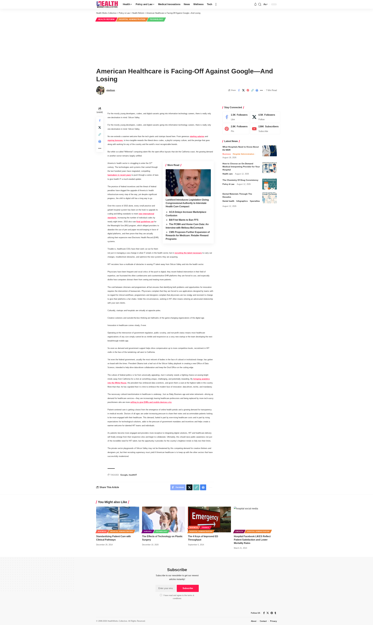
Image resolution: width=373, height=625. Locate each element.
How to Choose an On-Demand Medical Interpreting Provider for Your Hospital (241, 167)
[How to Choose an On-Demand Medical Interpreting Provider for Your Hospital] (269, 167)
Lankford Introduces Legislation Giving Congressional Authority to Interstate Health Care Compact (187, 203)
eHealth (239, 531)
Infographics (242, 201)
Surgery (148, 531)
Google (124, 475)
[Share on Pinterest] (248, 90)
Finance (205, 527)
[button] (216, 4)
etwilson (110, 90)
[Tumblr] (275, 613)
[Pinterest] (235, 128)
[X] (265, 117)
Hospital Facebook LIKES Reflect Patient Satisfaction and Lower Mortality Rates (252, 539)
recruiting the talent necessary (188, 253)
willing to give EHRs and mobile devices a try (150, 402)
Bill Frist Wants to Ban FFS (183, 220)
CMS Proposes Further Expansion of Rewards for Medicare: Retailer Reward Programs (188, 235)
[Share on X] (243, 90)
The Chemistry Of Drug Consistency (240, 180)
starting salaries (197, 136)
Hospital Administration (132, 19)
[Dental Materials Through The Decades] (269, 197)
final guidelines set (145, 222)
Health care (227, 174)
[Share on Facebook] (239, 90)
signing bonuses (115, 140)
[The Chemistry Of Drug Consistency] (269, 184)
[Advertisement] (186, 44)
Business (226, 154)
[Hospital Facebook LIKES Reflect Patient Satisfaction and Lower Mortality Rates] (255, 519)
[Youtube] (265, 128)
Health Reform (106, 19)
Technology (156, 19)
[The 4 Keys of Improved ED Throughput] (209, 519)
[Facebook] (235, 117)
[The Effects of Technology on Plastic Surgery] (163, 519)
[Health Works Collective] (107, 4)
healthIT (133, 475)
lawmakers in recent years (119, 175)
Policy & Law (228, 184)
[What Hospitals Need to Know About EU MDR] (269, 150)
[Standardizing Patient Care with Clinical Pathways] (117, 519)
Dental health (228, 201)
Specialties (255, 201)
